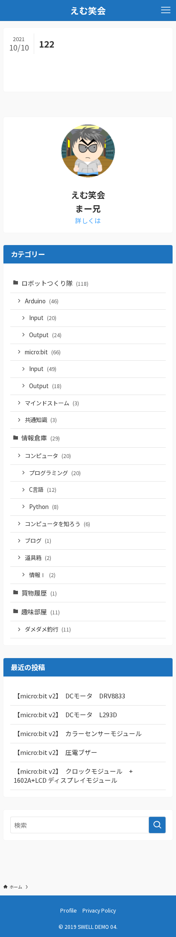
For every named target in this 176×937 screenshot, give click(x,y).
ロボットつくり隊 (54, 282)
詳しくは (88, 220)
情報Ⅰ (42, 575)
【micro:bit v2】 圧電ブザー (55, 752)
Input (42, 318)
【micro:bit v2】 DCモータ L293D (65, 714)
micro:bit (43, 352)
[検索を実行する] (157, 825)
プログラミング (55, 473)
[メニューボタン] (165, 10)
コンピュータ (48, 456)
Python (44, 507)
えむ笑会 (88, 10)
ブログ (38, 540)
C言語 (42, 489)
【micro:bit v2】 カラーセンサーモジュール (78, 733)
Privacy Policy (99, 910)
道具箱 (38, 558)
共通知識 (41, 420)
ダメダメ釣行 (48, 629)
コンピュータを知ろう (57, 524)
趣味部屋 (40, 611)
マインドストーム (52, 403)
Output (45, 335)
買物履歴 (39, 592)
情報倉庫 (40, 437)
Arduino (42, 301)
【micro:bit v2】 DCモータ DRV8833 (69, 695)
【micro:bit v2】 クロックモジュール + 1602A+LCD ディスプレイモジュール (76, 775)
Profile (68, 910)
